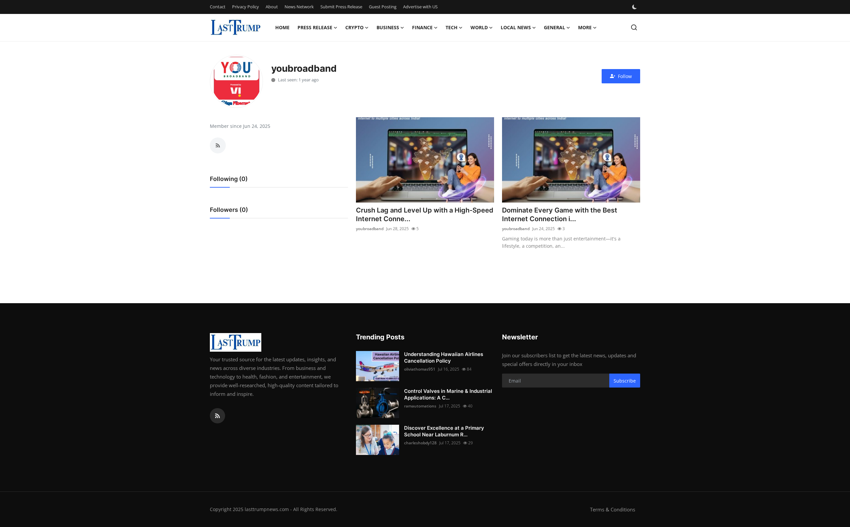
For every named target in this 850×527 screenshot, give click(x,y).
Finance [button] (422, 27)
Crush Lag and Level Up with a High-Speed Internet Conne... (424, 214)
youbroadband (369, 228)
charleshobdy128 (420, 443)
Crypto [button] (354, 27)
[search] (634, 27)
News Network (299, 7)
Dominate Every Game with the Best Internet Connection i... (559, 214)
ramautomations (420, 406)
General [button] (554, 27)
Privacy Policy (245, 7)
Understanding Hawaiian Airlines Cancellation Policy (443, 357)
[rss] (217, 415)
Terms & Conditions (612, 509)
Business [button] (388, 27)
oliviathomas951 (419, 369)
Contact (217, 7)
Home (282, 27)
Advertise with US (420, 7)
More (585, 27)
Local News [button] (516, 27)
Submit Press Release (341, 7)
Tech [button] (452, 27)
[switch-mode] (635, 7)
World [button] (479, 27)
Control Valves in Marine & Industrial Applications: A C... (448, 394)
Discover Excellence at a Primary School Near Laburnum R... (444, 431)
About (272, 7)
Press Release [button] (315, 27)
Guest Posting (382, 7)
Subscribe (625, 381)
